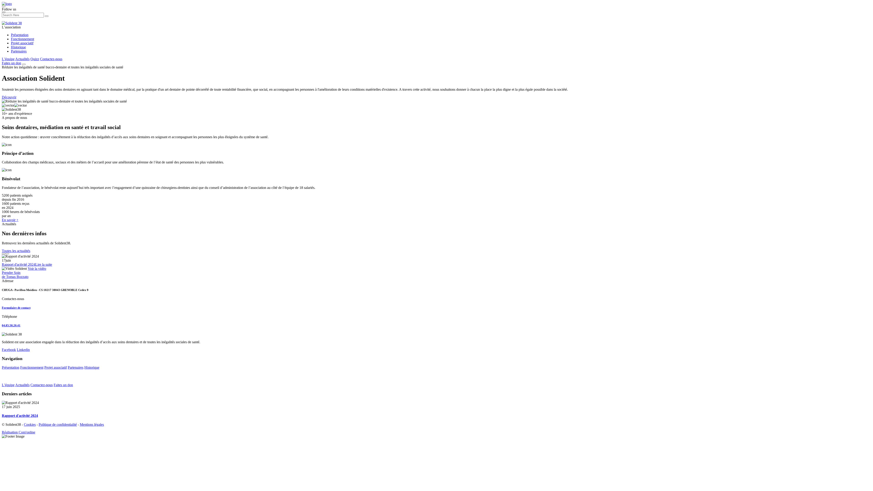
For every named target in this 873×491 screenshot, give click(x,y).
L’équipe (8, 59)
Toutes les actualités (16, 251)
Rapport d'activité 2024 (18, 264)
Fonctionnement (22, 39)
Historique (18, 47)
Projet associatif (22, 43)
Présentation (19, 35)
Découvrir (9, 97)
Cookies (30, 424)
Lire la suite (43, 264)
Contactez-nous (51, 59)
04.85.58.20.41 (11, 325)
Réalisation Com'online (18, 432)
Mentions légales (92, 424)
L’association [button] (11, 27)
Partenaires (19, 51)
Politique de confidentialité (58, 424)
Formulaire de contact (16, 307)
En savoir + (10, 220)
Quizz (34, 59)
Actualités (22, 59)
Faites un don (11, 63)
